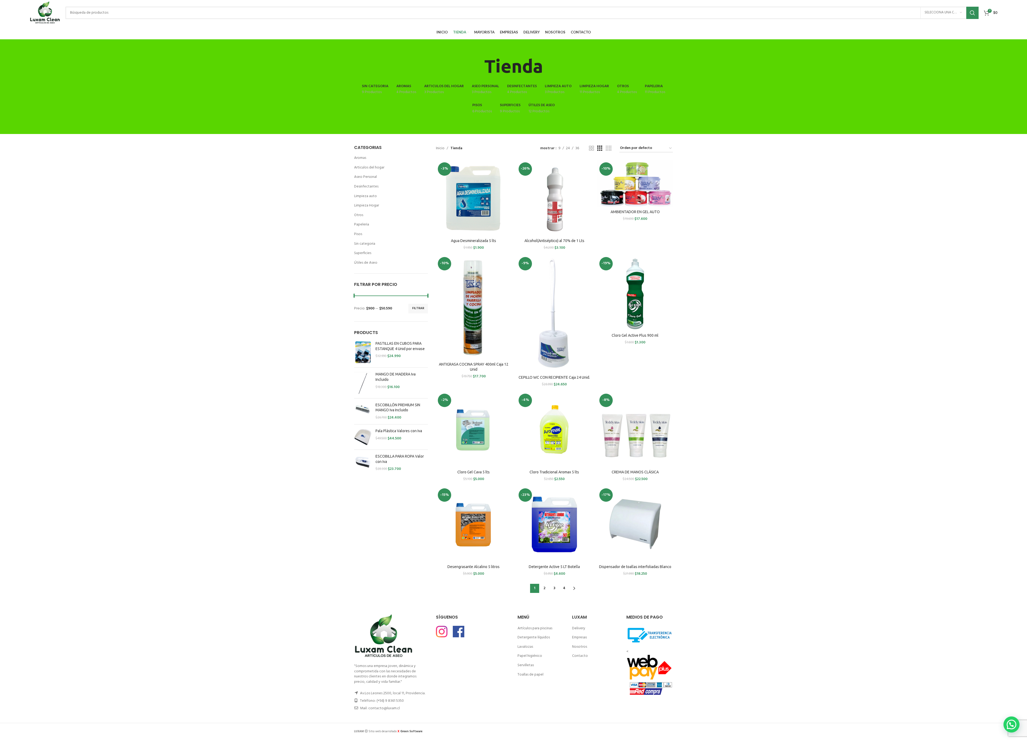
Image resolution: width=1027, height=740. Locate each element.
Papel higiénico (530, 656)
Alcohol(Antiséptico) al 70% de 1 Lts (554, 241)
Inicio (440, 148)
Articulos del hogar (369, 167)
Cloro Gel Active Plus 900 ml (635, 335)
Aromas (360, 158)
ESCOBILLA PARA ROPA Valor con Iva (399, 459)
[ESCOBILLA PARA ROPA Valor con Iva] (362, 463)
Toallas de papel (530, 675)
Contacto (580, 656)
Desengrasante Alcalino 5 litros (473, 567)
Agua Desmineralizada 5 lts (473, 241)
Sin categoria (364, 244)
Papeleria (361, 224)
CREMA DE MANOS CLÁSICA (635, 472)
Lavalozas (525, 647)
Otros (358, 215)
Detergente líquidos (534, 637)
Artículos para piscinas (535, 628)
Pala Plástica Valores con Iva (398, 431)
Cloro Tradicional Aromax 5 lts (554, 472)
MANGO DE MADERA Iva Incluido (395, 377)
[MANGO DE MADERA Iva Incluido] (362, 383)
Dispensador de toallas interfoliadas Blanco (635, 567)
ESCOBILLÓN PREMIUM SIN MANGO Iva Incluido (397, 407)
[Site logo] (45, 13)
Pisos (358, 234)
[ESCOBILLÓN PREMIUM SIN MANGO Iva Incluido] (362, 411)
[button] (1011, 724)
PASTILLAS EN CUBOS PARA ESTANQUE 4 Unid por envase (400, 346)
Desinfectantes (366, 186)
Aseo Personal (365, 177)
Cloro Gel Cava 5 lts (473, 472)
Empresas (579, 637)
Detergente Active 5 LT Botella (554, 567)
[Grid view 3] (599, 148)
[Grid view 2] (591, 148)
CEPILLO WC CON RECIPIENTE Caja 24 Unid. (554, 377)
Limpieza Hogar (366, 205)
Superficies (362, 253)
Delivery (578, 628)
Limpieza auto (365, 196)
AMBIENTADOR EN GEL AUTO (635, 212)
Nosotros (579, 647)
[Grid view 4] (608, 148)
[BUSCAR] (972, 13)
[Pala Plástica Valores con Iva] (362, 437)
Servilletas (526, 665)
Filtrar (418, 308)
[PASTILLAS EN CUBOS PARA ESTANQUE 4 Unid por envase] (362, 352)
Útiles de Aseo (365, 263)
